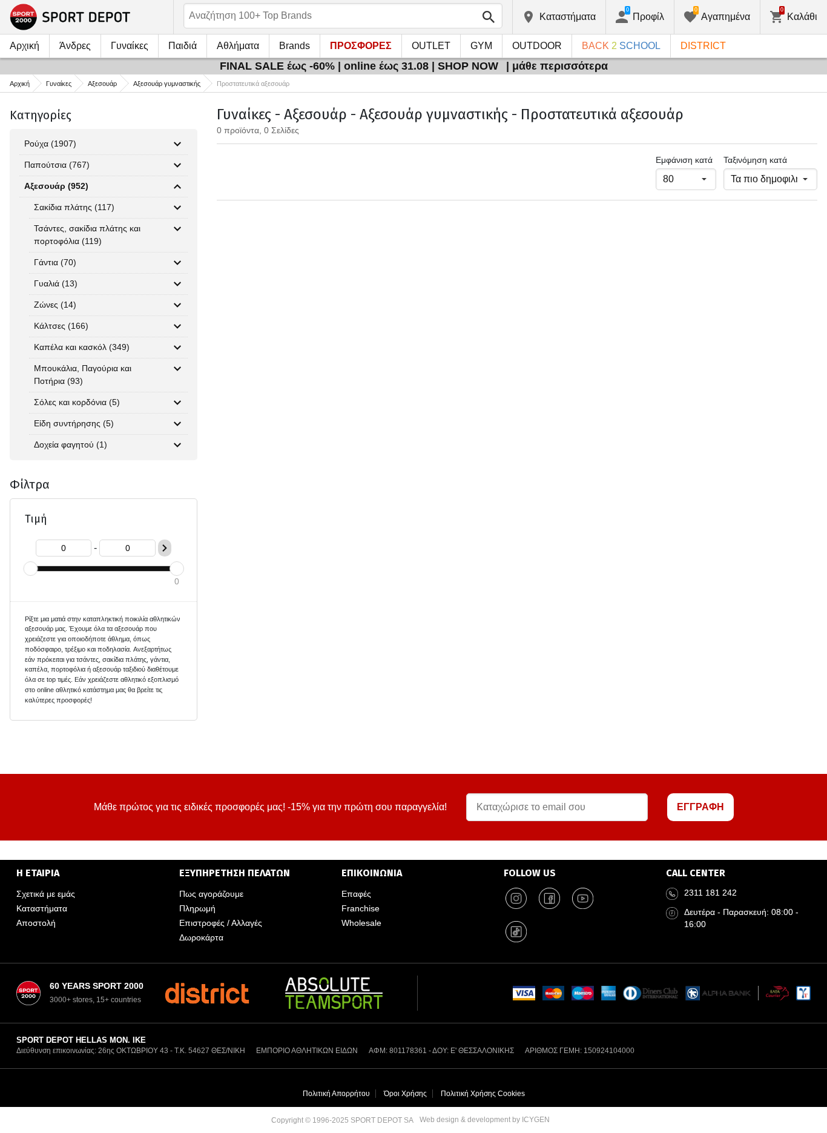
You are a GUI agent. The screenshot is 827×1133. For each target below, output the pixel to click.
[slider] (30, 568)
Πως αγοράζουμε (211, 894)
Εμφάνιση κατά (684, 160)
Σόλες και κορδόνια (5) (77, 402)
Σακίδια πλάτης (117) (74, 207)
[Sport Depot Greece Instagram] (516, 899)
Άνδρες (75, 46)
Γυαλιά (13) (55, 283)
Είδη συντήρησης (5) (74, 423)
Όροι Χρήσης (405, 1093)
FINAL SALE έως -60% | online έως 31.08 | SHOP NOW (360, 66)
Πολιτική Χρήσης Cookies (483, 1093)
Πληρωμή (197, 908)
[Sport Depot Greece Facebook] (549, 899)
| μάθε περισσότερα (557, 66)
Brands (294, 46)
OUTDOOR (537, 46)
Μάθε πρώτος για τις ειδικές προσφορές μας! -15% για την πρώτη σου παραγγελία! (270, 807)
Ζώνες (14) (55, 304)
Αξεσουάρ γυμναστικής (166, 83)
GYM (481, 46)
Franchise (360, 908)
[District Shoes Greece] (206, 993)
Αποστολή (36, 923)
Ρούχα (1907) (50, 143)
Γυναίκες (129, 46)
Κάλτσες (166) (61, 326)
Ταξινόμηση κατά (755, 160)
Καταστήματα (41, 908)
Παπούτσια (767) (57, 165)
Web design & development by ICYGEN (485, 1119)
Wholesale (361, 923)
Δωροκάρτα (201, 937)
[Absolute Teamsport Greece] (334, 993)
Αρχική (24, 46)
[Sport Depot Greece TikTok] (516, 932)
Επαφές (356, 894)
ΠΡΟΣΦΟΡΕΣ (361, 46)
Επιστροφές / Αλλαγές (220, 923)
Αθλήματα (238, 46)
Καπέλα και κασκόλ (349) (82, 347)
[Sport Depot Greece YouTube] (582, 899)
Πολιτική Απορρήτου (336, 1093)
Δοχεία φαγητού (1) (70, 444)
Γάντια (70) (55, 262)
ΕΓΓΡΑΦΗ (700, 807)
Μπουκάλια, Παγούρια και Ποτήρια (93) (82, 374)
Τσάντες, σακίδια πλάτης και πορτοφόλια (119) (87, 234)
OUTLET (431, 46)
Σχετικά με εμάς (45, 894)
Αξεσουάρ (102, 83)
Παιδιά (182, 46)
